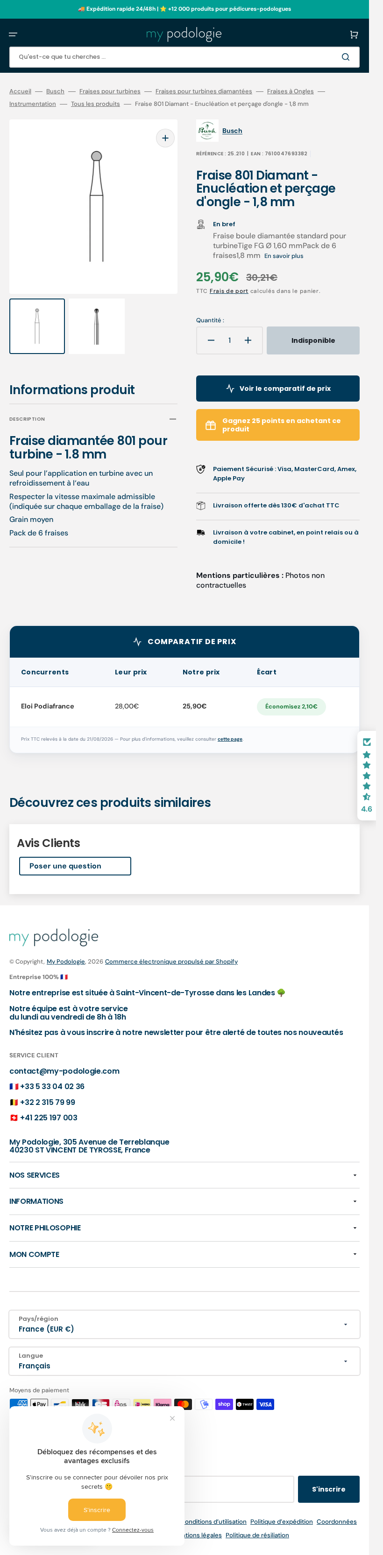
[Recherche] (347, 57)
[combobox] (184, 57)
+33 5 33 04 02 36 (52, 1086)
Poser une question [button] (65, 866)
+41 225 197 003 (48, 1117)
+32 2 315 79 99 (47, 1102)
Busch (55, 91)
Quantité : (210, 320)
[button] (13, 34)
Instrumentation (32, 104)
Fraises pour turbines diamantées (204, 91)
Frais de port (229, 291)
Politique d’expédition (281, 1522)
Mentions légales (197, 1535)
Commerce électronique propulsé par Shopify (171, 961)
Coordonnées (337, 1522)
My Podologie (66, 961)
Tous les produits (95, 104)
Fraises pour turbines (110, 91)
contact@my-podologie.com (64, 1071)
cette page (230, 739)
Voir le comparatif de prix (285, 388)
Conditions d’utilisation (213, 1522)
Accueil (20, 91)
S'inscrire (329, 1489)
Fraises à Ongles (290, 91)
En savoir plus (284, 256)
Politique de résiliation (257, 1535)
